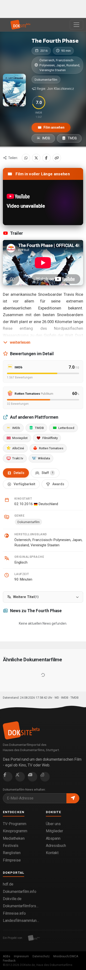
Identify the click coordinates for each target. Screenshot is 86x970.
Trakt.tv (17, 458)
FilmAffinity (50, 438)
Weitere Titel (25, 597)
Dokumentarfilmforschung (21, 906)
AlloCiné (18, 448)
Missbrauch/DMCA (65, 956)
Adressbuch (56, 845)
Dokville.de (12, 898)
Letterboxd (66, 428)
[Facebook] (46, 158)
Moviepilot (19, 438)
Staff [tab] (47, 473)
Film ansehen (53, 127)
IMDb (16, 428)
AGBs (6, 956)
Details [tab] (19, 473)
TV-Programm (14, 824)
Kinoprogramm (15, 831)
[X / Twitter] (36, 158)
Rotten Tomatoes (51, 448)
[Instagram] (45, 777)
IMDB (46, 138)
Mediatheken (14, 838)
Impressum (21, 956)
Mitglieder (54, 831)
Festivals (10, 845)
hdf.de (8, 884)
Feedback (9, 960)
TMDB (72, 138)
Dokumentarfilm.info (19, 891)
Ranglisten (12, 852)
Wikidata (44, 458)
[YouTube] (32, 777)
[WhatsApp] (26, 158)
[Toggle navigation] (76, 24)
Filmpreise (12, 860)
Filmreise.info (14, 913)
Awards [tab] (58, 484)
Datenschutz (41, 956)
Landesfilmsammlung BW (21, 920)
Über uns (53, 824)
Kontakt (52, 852)
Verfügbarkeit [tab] (24, 484)
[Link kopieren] (57, 158)
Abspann (53, 838)
